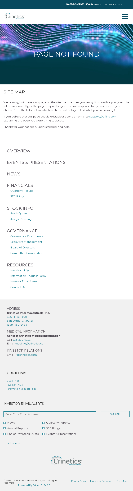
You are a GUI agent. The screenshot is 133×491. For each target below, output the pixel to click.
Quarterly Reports (58, 422)
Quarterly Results (21, 190)
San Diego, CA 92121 (20, 320)
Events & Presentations (36, 162)
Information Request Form (28, 276)
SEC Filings (17, 196)
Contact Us (17, 287)
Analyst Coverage (21, 219)
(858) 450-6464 (17, 324)
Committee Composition (26, 253)
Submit (115, 414)
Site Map (122, 481)
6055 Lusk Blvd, (17, 317)
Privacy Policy (78, 481)
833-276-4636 (21, 339)
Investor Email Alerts (23, 281)
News (13, 173)
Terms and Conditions (101, 481)
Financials (20, 185)
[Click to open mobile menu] (125, 16)
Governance (22, 230)
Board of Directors (22, 247)
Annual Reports (17, 428)
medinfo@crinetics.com (31, 343)
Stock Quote (18, 213)
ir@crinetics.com (26, 354)
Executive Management (26, 241)
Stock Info (20, 208)
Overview (18, 150)
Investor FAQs (19, 270)
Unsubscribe (11, 443)
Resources (20, 264)
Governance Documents (26, 236)
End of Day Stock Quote (23, 433)
